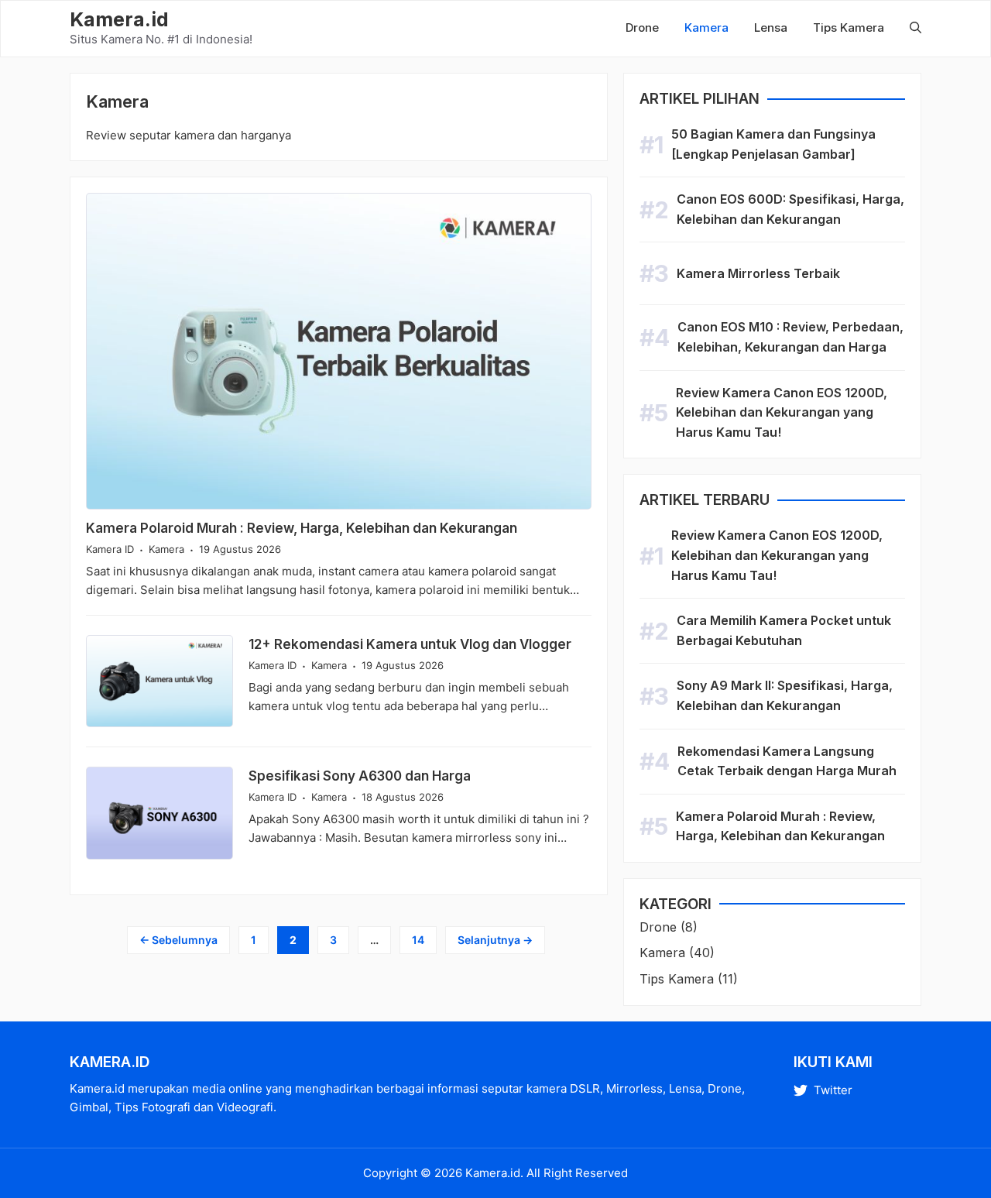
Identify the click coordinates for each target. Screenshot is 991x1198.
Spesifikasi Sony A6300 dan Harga (360, 776)
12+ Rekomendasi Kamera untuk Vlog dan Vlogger (410, 644)
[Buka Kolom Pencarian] (907, 28)
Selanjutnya (495, 939)
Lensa (770, 27)
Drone (642, 27)
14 (424, 939)
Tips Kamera (848, 27)
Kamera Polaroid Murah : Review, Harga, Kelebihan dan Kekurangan (301, 528)
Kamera (706, 27)
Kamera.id (119, 19)
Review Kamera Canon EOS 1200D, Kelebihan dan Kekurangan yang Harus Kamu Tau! (781, 412)
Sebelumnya (178, 939)
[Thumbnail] (339, 351)
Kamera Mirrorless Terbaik (758, 273)
